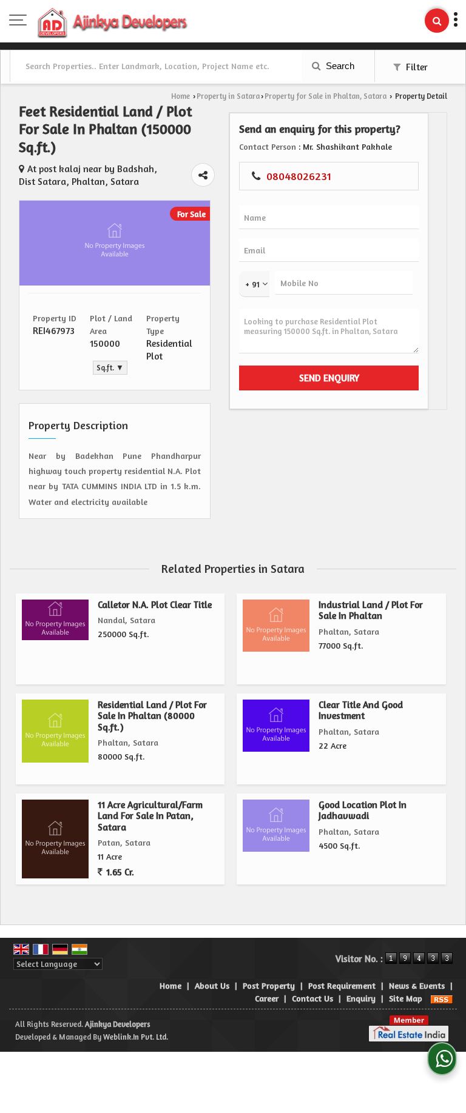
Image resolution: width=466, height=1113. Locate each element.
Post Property (269, 985)
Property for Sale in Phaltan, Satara (326, 96)
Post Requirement (342, 985)
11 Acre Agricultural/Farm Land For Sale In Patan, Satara (150, 816)
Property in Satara (228, 96)
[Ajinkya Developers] (112, 21)
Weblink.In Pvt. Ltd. (135, 1036)
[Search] (437, 20)
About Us (212, 985)
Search (338, 66)
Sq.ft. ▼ (110, 367)
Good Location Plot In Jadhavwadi (363, 810)
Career (267, 998)
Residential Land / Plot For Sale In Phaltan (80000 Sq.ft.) (152, 716)
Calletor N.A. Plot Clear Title (155, 604)
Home (180, 96)
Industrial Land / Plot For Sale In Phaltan (371, 610)
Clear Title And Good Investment (361, 710)
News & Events (417, 985)
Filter (416, 67)
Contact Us (312, 998)
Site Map (405, 998)
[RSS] (442, 998)
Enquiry (361, 998)
